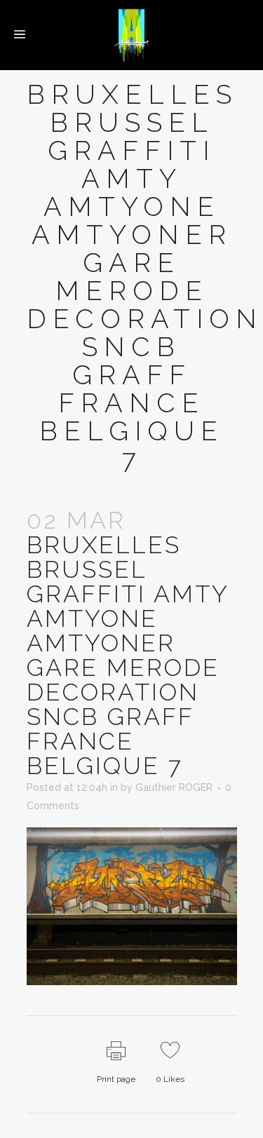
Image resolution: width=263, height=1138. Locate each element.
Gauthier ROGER (174, 787)
